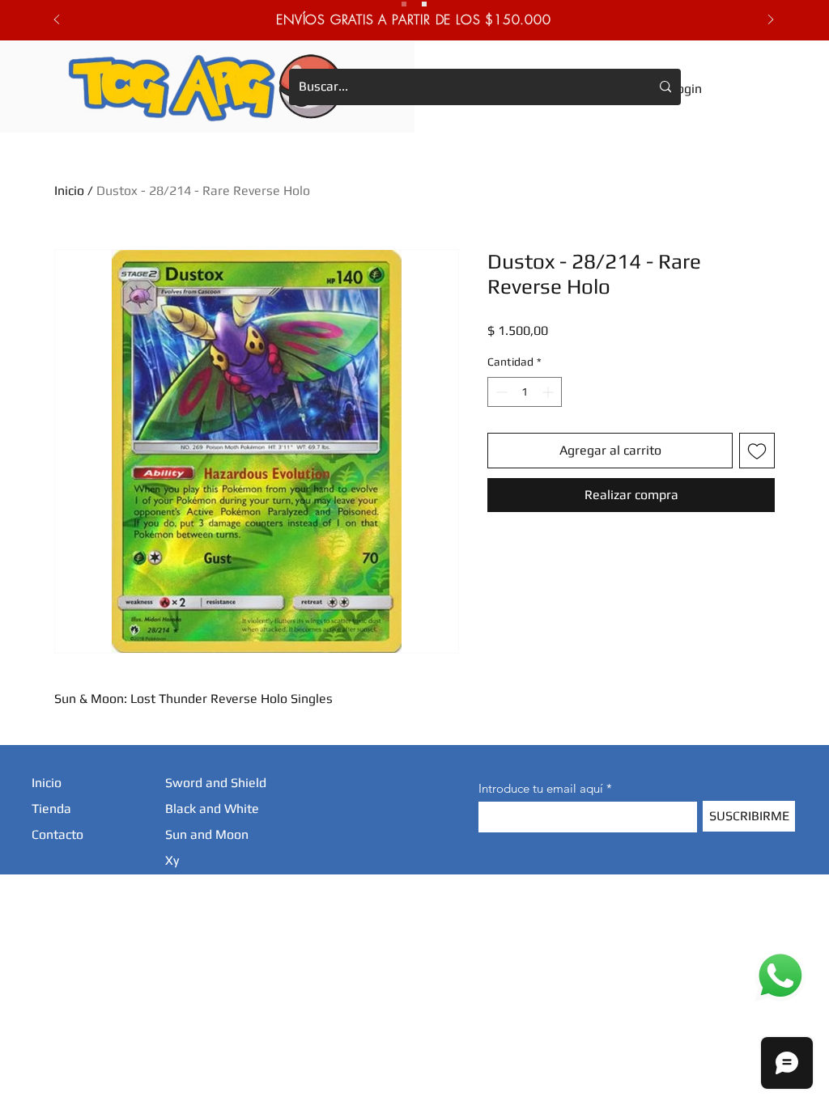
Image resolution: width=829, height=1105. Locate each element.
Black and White (212, 808)
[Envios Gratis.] (404, 4)
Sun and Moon (207, 834)
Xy (172, 860)
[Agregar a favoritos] (757, 450)
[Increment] (549, 392)
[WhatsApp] (780, 975)
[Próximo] (771, 20)
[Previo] (56, 20)
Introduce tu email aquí (540, 788)
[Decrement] (500, 392)
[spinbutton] (524, 392)
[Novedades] (424, 4)
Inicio (69, 190)
